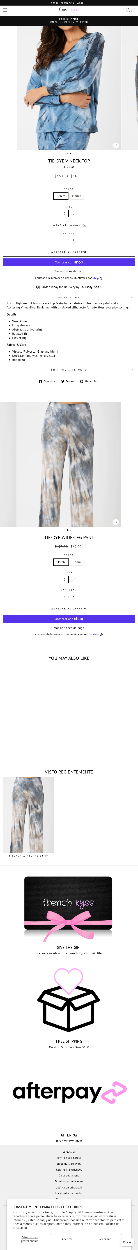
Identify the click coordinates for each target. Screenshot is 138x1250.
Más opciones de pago (69, 271)
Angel (80, 2)
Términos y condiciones (69, 1181)
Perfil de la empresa (69, 1157)
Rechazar (105, 1239)
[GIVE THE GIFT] (69, 906)
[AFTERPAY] (69, 1094)
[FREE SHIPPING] (69, 1000)
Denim (60, 196)
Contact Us (69, 1151)
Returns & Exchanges (69, 1169)
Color (69, 189)
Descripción (69, 297)
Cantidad (69, 233)
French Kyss (66, 2)
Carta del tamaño (69, 1175)
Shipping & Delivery (69, 1163)
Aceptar (67, 1239)
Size (69, 206)
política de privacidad (69, 1187)
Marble (77, 196)
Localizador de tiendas (68, 1193)
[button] (69, 225)
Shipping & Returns (69, 369)
